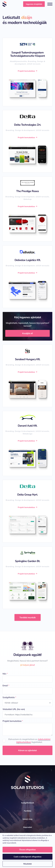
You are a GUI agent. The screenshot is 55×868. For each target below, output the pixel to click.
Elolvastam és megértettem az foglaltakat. (29, 740)
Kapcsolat (27, 827)
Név (5, 674)
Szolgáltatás (9, 697)
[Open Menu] (49, 4)
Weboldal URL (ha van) (14, 709)
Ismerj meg (27, 819)
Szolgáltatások (27, 803)
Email (6, 685)
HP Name (3, 633)
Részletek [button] (27, 864)
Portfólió (27, 811)
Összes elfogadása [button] (27, 849)
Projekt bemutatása (13, 721)
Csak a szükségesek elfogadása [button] (27, 857)
